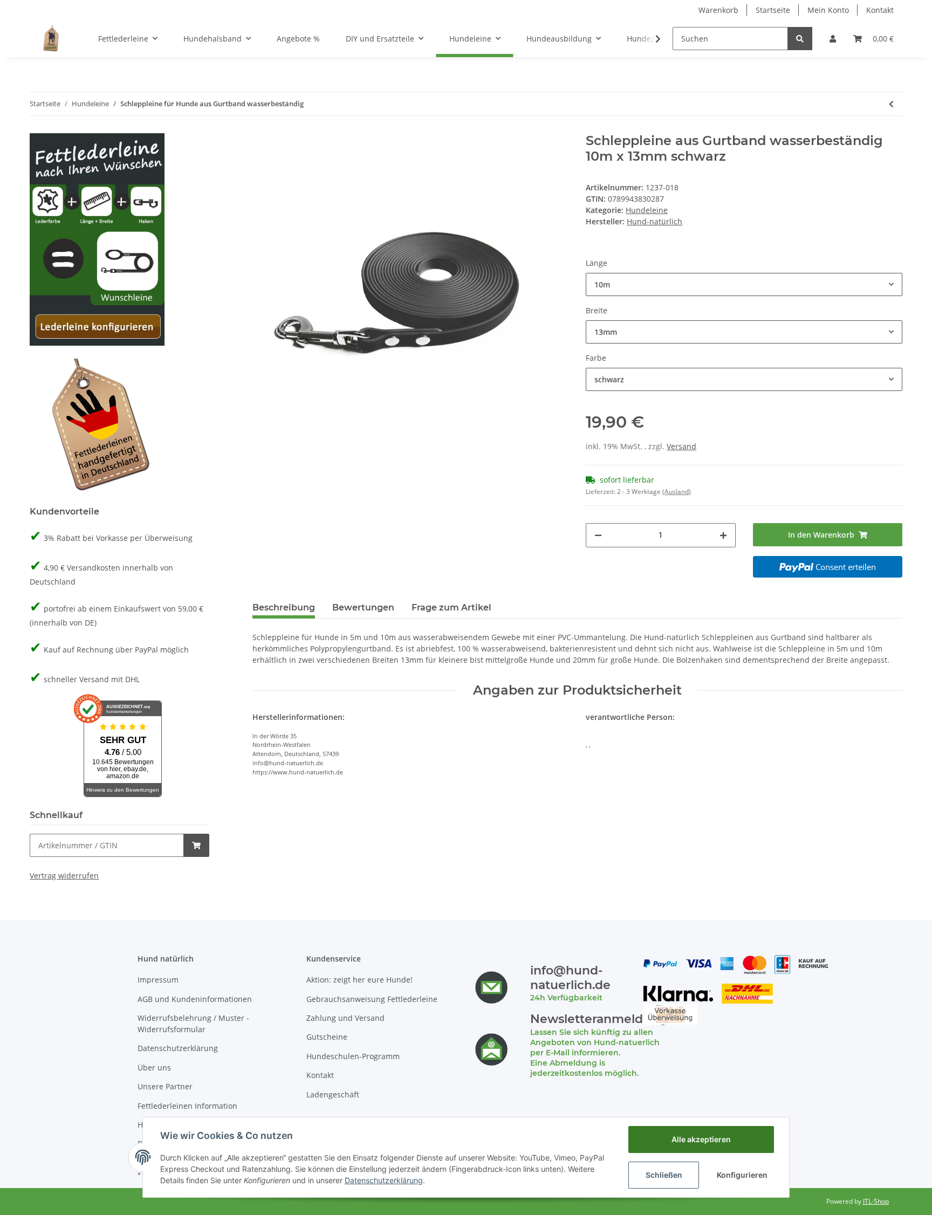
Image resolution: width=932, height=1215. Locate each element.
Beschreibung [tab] (283, 607)
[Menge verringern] (598, 535)
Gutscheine (326, 1037)
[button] (833, 38)
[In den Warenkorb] (196, 845)
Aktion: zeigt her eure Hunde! (359, 979)
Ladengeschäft (332, 1094)
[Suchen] (799, 38)
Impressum (158, 979)
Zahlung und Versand (345, 1018)
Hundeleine (647, 210)
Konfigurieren (742, 1174)
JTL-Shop (876, 1201)
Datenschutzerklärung (178, 1048)
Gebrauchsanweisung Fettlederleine (371, 999)
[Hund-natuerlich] (51, 38)
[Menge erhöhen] (723, 535)
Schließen (664, 1174)
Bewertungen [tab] (363, 607)
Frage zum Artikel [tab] (451, 607)
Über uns (154, 1067)
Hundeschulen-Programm (353, 1056)
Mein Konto (828, 10)
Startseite (773, 10)
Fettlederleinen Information (187, 1106)
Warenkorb (718, 10)
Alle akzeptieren (701, 1139)
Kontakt (880, 10)
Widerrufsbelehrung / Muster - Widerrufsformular (193, 1023)
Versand (681, 446)
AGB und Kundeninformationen (195, 999)
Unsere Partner (165, 1086)
